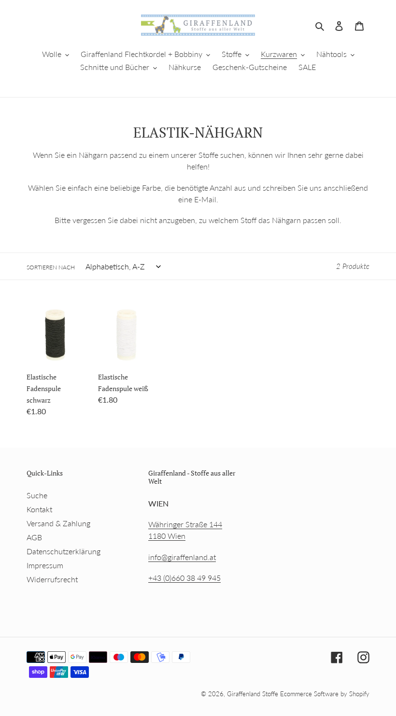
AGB (34, 537)
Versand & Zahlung (58, 523)
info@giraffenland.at (182, 557)
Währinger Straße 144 (185, 524)
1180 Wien (166, 535)
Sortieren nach (51, 267)
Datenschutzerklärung (63, 551)
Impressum (45, 565)
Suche (37, 495)
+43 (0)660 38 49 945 (184, 577)
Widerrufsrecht (52, 579)
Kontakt (39, 509)
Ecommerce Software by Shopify (324, 694)
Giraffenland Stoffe (253, 694)
